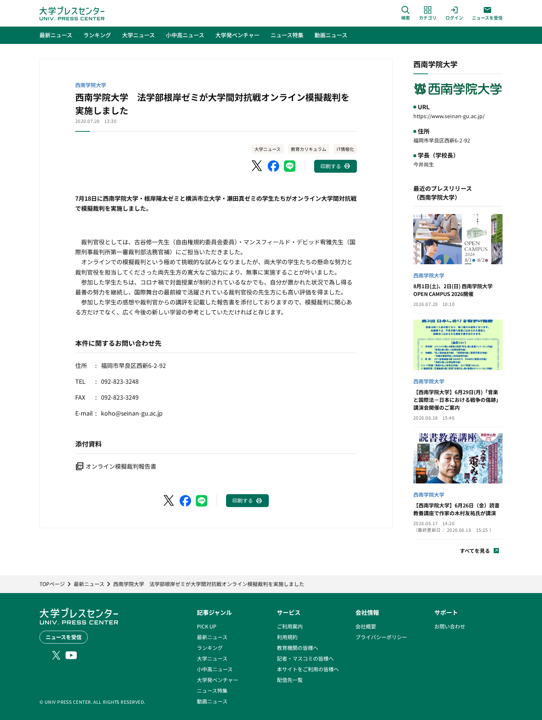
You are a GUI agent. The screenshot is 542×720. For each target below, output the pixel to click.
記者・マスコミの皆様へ (305, 658)
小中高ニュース (215, 669)
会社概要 (365, 626)
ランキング (210, 647)
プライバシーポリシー (381, 637)
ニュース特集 (212, 690)
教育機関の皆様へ (297, 647)
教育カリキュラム (308, 149)
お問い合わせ (449, 626)
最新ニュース (212, 637)
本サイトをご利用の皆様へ (308, 669)
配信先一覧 (290, 679)
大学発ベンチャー (217, 679)
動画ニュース (212, 701)
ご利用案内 (290, 626)
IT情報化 (345, 149)
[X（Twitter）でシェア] (257, 166)
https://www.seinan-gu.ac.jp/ (448, 116)
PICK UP (206, 626)
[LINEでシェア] (290, 166)
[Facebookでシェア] (273, 166)
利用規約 (287, 637)
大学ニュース (267, 149)
